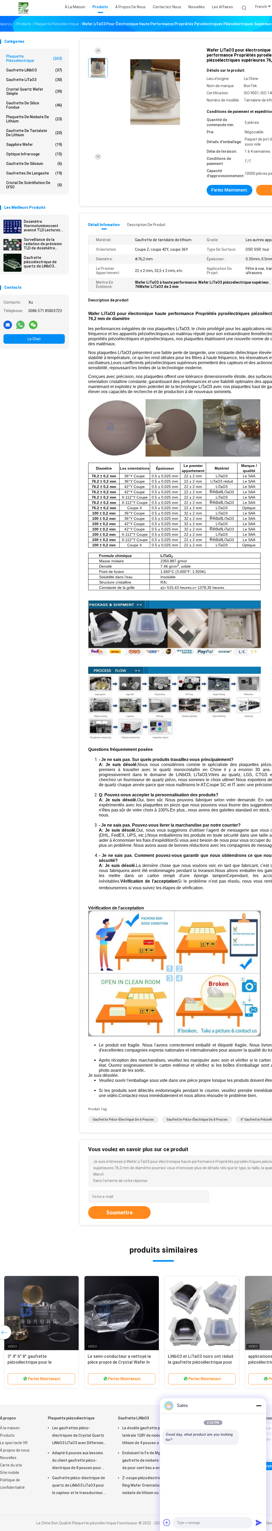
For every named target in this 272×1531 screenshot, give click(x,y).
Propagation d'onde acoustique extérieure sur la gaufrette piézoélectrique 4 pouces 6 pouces (41, 1362)
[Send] (258, 1522)
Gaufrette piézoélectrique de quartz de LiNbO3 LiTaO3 (40, 262)
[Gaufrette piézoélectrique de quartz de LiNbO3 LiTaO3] (12, 263)
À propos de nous (14, 1450)
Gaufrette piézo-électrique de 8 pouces (197, 1119)
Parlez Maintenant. (229, 190)
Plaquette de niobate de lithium (34, 119)
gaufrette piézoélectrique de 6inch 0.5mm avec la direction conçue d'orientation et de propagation (201, 1362)
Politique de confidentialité (12, 1484)
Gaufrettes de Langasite (34, 173)
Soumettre (119, 1212)
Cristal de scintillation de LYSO (34, 185)
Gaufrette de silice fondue (34, 105)
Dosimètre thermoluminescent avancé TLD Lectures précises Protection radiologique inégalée (42, 225)
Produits (7, 1435)
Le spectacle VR (14, 1443)
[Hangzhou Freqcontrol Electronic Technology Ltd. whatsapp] (20, 324)
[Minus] (259, 1405)
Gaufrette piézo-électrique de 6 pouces (123, 1119)
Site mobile (9, 1472)
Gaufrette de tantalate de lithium (34, 133)
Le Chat (34, 339)
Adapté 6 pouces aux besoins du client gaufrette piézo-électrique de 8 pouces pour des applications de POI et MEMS (77, 1461)
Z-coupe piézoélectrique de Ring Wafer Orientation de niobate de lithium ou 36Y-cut (147, 1485)
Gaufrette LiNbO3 (34, 70)
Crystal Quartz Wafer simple (34, 91)
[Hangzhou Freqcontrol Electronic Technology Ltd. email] (7, 324)
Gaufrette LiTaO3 (34, 80)
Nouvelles (8, 1458)
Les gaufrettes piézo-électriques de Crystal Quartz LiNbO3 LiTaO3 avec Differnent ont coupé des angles (78, 1436)
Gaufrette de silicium (34, 163)
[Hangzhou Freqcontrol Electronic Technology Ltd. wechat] (33, 324)
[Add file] (167, 1522)
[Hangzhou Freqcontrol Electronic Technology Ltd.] (23, 8)
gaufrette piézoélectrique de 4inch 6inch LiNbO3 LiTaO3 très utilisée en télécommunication (121, 1362)
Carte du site (11, 1465)
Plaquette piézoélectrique (34, 58)
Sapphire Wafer (34, 144)
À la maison (10, 1428)
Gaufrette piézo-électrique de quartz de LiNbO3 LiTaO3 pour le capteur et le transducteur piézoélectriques (78, 1486)
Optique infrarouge (34, 154)
